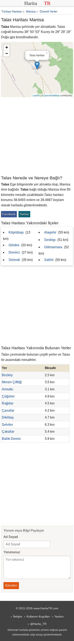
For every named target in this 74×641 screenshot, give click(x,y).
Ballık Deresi (11, 438)
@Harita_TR (38, 623)
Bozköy (7, 375)
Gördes (14, 245)
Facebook (9, 214)
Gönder (11, 585)
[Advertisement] (37, 136)
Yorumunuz (11, 552)
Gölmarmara (53, 247)
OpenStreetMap (51, 95)
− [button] (6, 53)
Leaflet (36, 95)
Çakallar (8, 431)
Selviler (7, 424)
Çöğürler (8, 396)
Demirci (14, 252)
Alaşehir (50, 232)
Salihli (48, 260)
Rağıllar (7, 403)
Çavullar (8, 410)
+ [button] (6, 47)
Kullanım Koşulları (38, 616)
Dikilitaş (8, 417)
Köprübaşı (16, 232)
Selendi (14, 260)
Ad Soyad (10, 537)
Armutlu (7, 389)
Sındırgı (50, 239)
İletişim (17, 616)
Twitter (24, 214)
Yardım (59, 616)
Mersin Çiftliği (12, 382)
